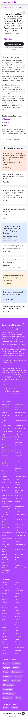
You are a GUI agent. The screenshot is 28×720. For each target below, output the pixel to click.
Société (4, 588)
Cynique (6, 667)
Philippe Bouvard (7, 533)
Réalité (17, 625)
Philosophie (5, 608)
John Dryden (19, 495)
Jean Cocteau (19, 487)
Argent (4, 611)
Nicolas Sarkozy (20, 515)
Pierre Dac (18, 7)
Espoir (4, 642)
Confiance (18, 633)
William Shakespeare (6, 569)
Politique (4, 602)
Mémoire (18, 622)
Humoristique (8, 139)
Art (16, 608)
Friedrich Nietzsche (5, 457)
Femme (17, 599)
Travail (4, 616)
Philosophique (8, 693)
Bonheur (4, 613)
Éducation (5, 645)
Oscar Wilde (18, 520)
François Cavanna (7, 450)
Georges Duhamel (20, 461)
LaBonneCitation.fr (7, 7)
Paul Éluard (5, 528)
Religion (17, 602)
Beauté (4, 636)
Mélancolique (8, 685)
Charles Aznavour (20, 421)
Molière (4, 490)
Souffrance (5, 630)
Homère (4, 477)
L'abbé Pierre (6, 474)
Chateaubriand (6, 453)
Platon (4, 541)
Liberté (17, 611)
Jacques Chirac (19, 479)
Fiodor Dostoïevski (18, 441)
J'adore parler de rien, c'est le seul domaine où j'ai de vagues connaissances (13, 278)
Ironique (17, 139)
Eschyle (4, 434)
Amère (5, 663)
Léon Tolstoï (18, 498)
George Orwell (19, 456)
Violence (4, 628)
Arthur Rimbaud (20, 413)
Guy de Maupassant (18, 467)
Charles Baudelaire (5, 422)
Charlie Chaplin (6, 426)
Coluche (17, 509)
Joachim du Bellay (7, 495)
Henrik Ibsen (19, 474)
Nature (4, 625)
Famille (4, 653)
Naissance (15, 708)
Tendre (18, 698)
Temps (17, 593)
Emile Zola (18, 431)
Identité (17, 613)
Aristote (4, 413)
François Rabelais (20, 445)
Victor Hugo (5, 565)
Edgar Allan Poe (20, 428)
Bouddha (4, 557)
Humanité (5, 605)
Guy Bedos (5, 471)
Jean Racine (5, 487)
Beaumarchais (19, 538)
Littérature (18, 636)
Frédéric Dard (19, 453)
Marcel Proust (6, 506)
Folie (16, 628)
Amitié (17, 653)
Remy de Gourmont (5, 550)
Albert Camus (19, 404)
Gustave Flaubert (7, 466)
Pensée (17, 619)
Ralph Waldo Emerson (6, 545)
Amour (17, 582)
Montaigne (5, 512)
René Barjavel (19, 549)
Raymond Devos (20, 544)
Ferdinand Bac (6, 440)
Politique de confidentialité (12, 394)
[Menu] (25, 2)
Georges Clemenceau (5, 462)
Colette (17, 557)
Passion (4, 639)
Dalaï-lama (18, 560)
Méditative (16, 680)
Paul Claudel (19, 525)
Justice (17, 596)
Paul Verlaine (6, 525)
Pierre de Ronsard (20, 533)
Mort (16, 605)
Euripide (17, 437)
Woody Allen (6, 573)
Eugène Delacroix (7, 437)
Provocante (7, 698)
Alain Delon (5, 404)
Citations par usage (9, 704)
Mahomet (18, 501)
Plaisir (17, 639)
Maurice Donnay (20, 506)
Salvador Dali (19, 554)
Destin (4, 619)
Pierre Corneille (20, 535)
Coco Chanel (19, 426)
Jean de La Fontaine (18, 483)
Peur (3, 622)
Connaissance (19, 591)
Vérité (5, 125)
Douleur (17, 645)
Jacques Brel (5, 479)
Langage (6, 122)
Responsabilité (19, 648)
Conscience (5, 591)
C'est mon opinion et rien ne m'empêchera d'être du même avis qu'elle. (13, 176)
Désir (16, 630)
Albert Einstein (6, 407)
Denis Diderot (6, 428)
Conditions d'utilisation (11, 391)
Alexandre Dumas (20, 407)
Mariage (5, 708)
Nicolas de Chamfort (5, 521)
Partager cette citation (15, 44)
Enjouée (16, 667)
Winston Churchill (20, 568)
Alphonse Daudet (7, 410)
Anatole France (19, 410)
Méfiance (18, 616)
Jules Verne (5, 498)
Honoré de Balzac (20, 477)
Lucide (6, 142)
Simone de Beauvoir (5, 561)
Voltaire (17, 450)
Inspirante (7, 676)
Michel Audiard (6, 509)
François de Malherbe (5, 446)
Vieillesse (18, 650)
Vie (3, 596)
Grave (5, 672)
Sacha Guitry (6, 554)
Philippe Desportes (18, 529)
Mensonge (5, 648)
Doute (4, 633)
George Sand (19, 415)
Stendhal (17, 471)
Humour (6, 119)
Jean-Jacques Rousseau (19, 491)
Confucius (18, 541)
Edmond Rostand (7, 431)
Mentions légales (9, 388)
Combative (16, 663)
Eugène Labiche (20, 434)
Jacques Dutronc (7, 482)
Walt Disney (18, 565)
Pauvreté (17, 642)
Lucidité (4, 585)
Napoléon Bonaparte (5, 516)
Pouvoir (4, 593)
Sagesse (4, 599)
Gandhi (17, 512)
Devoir (4, 650)
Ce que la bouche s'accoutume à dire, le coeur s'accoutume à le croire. (13, 294)
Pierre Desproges (7, 538)
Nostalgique (8, 689)
